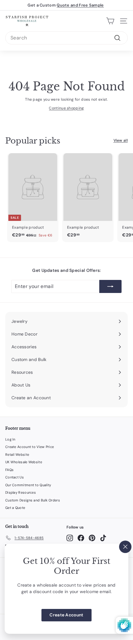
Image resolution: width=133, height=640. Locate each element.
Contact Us (14, 477)
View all (121, 140)
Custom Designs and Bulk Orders (32, 500)
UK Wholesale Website (23, 462)
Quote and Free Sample (80, 5)
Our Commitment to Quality (28, 485)
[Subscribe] (110, 286)
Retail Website (17, 454)
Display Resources (20, 492)
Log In (10, 439)
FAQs (9, 470)
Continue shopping (66, 108)
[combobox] (66, 37)
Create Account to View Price (29, 447)
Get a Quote (15, 507)
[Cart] (110, 20)
